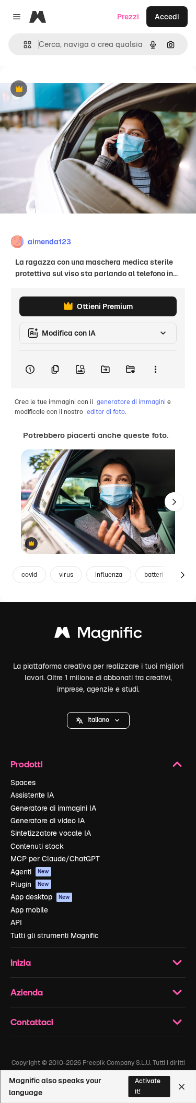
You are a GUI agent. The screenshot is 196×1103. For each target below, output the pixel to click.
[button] (98, 720)
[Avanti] (174, 501)
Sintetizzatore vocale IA (50, 833)
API (16, 922)
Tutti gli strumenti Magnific (54, 935)
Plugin (29, 884)
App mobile (29, 910)
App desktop (40, 897)
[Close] (181, 1087)
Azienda (26, 992)
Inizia (20, 962)
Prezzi (128, 16)
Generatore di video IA (47, 820)
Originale (69, 89)
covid (29, 575)
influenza (108, 575)
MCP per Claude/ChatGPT (55, 858)
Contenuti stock (37, 846)
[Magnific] (98, 635)
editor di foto (106, 412)
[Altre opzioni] (155, 369)
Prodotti (26, 763)
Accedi (167, 16)
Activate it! (147, 1086)
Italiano (98, 720)
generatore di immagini (131, 402)
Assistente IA (32, 795)
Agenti (29, 871)
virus (66, 575)
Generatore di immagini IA (53, 808)
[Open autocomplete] (23, 45)
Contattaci (31, 1021)
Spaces (23, 782)
